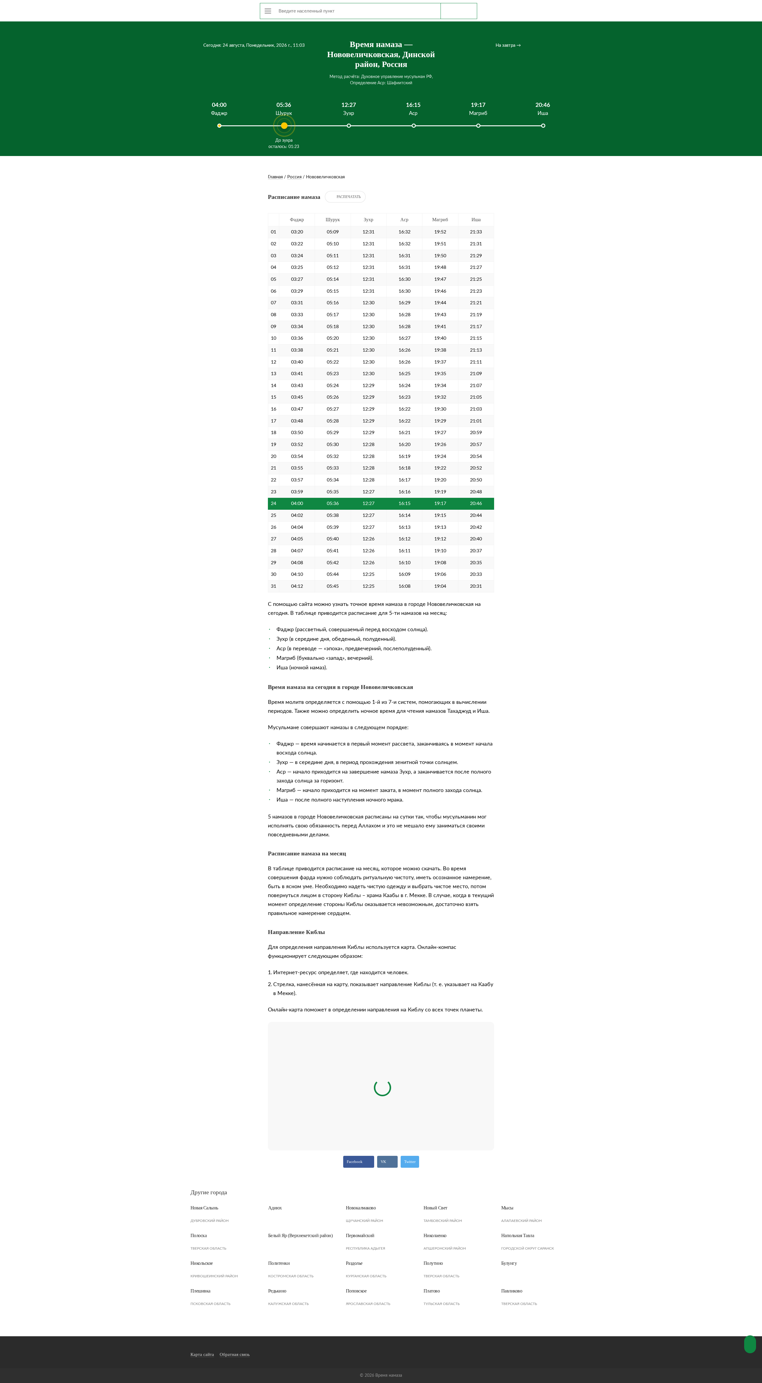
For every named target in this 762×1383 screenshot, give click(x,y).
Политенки (279, 1263)
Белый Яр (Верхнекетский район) (300, 1235)
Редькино (277, 1290)
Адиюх (275, 1207)
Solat (217, 10)
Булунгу (509, 1263)
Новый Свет (435, 1207)
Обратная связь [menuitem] (235, 1354)
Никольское (201, 1263)
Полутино (433, 1263)
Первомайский (360, 1235)
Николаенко (435, 1235)
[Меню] (268, 11)
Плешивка (200, 1290)
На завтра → (508, 45)
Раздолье (354, 1263)
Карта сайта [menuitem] (202, 1354)
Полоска (198, 1235)
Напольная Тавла (517, 1235)
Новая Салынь (204, 1207)
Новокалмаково (361, 1207)
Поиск (459, 11)
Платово (432, 1290)
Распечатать (349, 197)
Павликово (511, 1290)
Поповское (356, 1290)
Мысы (507, 1207)
